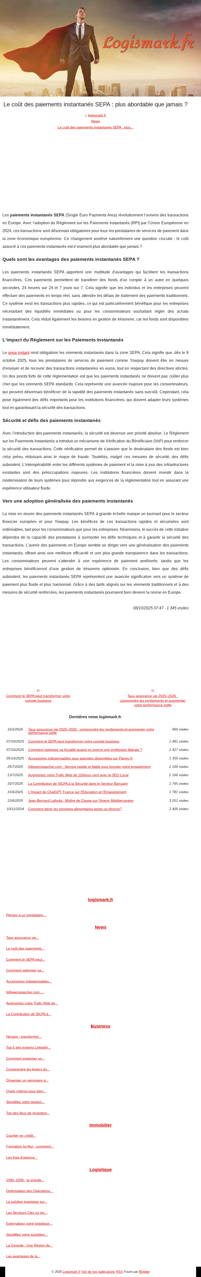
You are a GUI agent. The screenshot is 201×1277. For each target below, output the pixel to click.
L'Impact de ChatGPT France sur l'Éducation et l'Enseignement (77, 792)
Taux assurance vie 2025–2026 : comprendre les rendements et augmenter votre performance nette (153, 700)
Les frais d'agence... (22, 1157)
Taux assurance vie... (22, 938)
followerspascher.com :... (25, 992)
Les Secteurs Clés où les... (27, 1213)
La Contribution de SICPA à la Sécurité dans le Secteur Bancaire (78, 783)
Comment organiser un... (25, 1058)
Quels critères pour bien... (26, 1091)
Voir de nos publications (98, 1272)
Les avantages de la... (23, 1256)
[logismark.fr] (100, 48)
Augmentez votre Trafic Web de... (32, 1003)
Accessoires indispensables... (29, 981)
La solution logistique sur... (26, 1202)
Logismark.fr (71, 1272)
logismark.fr (97, 115)
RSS (119, 1272)
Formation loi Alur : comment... (30, 1146)
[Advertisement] (95, 167)
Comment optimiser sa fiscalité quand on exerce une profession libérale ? (85, 749)
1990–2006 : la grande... (25, 1180)
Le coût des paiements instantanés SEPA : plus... (95, 127)
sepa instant (18, 353)
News (95, 121)
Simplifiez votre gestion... (25, 1102)
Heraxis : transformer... (24, 1036)
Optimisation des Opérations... (29, 1191)
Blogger (144, 1272)
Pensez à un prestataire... (26, 915)
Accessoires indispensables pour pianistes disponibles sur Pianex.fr (80, 758)
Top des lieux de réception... (28, 1113)
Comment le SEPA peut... (25, 959)
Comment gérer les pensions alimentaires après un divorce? (75, 809)
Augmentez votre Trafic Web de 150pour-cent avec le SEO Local (78, 775)
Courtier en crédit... (21, 1135)
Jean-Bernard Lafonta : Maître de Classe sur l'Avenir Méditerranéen (81, 800)
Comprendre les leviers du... (28, 1069)
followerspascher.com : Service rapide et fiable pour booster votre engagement (89, 766)
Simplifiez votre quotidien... (27, 1234)
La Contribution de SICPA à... (28, 1014)
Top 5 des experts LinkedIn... (28, 1047)
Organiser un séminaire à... (27, 1080)
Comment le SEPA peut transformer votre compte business (38, 698)
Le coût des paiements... (25, 948)
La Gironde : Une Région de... (29, 1245)
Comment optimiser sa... (25, 970)
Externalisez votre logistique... (29, 1223)
